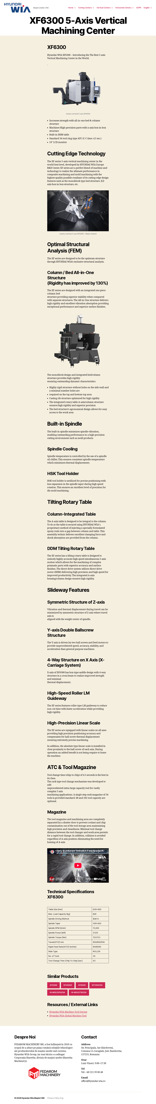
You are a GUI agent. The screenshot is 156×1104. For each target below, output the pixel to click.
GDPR (138, 8)
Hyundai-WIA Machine (61, 1012)
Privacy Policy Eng (55, 1098)
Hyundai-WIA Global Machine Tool (68, 1015)
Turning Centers (85, 8)
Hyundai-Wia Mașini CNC (33, 1098)
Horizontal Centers (123, 8)
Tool (76, 1012)
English (147, 8)
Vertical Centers (104, 8)
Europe (83, 1012)
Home (70, 8)
